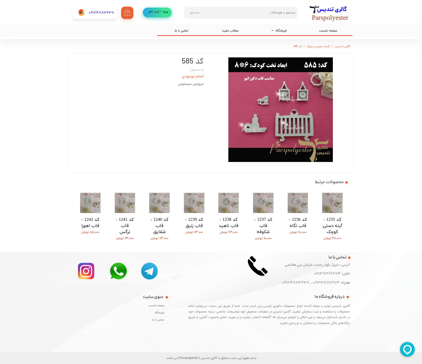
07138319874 (326, 274)
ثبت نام (154, 12)
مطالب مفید (230, 31)
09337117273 (326, 283)
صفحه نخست (328, 31)
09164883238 (295, 283)
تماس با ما (181, 31)
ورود (165, 12)
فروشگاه (281, 31)
